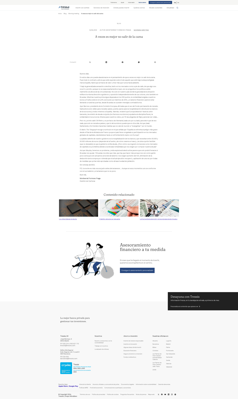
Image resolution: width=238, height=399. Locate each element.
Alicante (155, 341)
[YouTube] (165, 394)
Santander (169, 357)
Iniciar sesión (131, 2)
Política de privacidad (98, 394)
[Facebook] (162, 394)
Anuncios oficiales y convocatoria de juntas (106, 384)
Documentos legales (127, 384)
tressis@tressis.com (67, 345)
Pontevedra (169, 350)
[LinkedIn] (168, 394)
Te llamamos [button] (114, 2)
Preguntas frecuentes (127, 394)
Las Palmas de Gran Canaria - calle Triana (157, 364)
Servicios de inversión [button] (101, 8)
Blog (65, 13)
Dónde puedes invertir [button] (121, 8)
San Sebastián (170, 354)
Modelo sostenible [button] (155, 8)
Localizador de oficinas (102, 349)
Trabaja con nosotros (101, 346)
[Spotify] (175, 394)
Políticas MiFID (83, 387)
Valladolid (169, 367)
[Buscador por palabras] (178, 8)
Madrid (168, 344)
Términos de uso (85, 394)
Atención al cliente (85, 384)
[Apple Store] (63, 386)
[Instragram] (172, 394)
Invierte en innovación (130, 344)
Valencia (168, 363)
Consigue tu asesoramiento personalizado (160, 2)
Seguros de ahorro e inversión (133, 354)
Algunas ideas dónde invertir (132, 347)
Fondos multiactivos (130, 357)
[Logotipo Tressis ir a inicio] (64, 7)
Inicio (60, 13)
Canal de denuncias (164, 384)
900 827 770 (74, 344)
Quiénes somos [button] (139, 8)
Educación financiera (130, 350)
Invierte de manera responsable (133, 341)
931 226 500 (64, 357)
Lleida (154, 369)
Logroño (168, 341)
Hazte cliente (142, 2)
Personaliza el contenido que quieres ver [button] (184, 306)
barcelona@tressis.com (68, 358)
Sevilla (168, 360)
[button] (90, 62)
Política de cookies (113, 394)
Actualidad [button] (170, 8)
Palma (168, 347)
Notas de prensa (141, 394)
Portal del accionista (96, 387)
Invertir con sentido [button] (82, 8)
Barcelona (156, 344)
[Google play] (73, 386)
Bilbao (154, 347)
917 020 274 (64, 344)
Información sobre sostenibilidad (146, 384)
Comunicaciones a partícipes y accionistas (117, 387)
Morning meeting (73, 13)
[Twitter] (158, 394)
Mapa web (151, 394)
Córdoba (155, 350)
